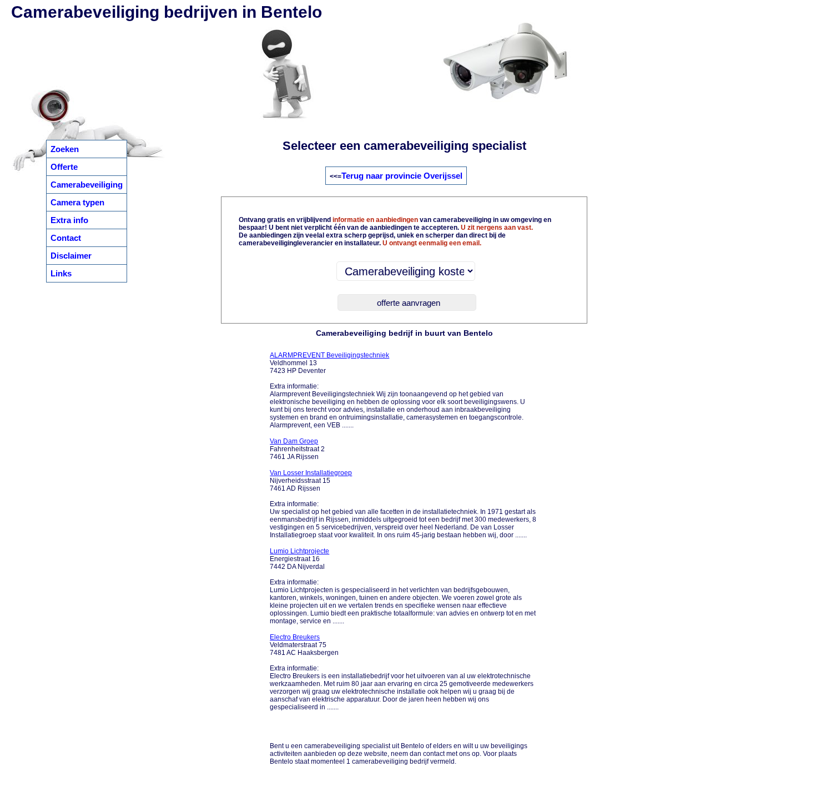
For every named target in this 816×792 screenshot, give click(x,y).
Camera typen (77, 202)
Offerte (64, 166)
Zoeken (65, 149)
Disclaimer (71, 255)
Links (61, 273)
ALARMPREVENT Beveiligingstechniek (329, 355)
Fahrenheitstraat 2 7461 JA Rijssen (297, 449)
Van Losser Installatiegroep (311, 473)
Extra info (69, 220)
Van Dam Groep (294, 441)
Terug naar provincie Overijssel (401, 175)
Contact (66, 238)
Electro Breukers (295, 637)
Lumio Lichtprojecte (299, 551)
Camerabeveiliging (87, 184)
